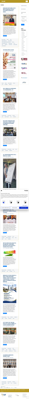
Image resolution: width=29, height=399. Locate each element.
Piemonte (14, 115)
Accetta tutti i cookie (23, 207)
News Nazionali (9, 236)
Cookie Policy (9, 396)
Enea (13, 237)
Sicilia (10, 39)
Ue (14, 271)
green (2, 318)
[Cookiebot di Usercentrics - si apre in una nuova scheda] (25, 190)
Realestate (10, 84)
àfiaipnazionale (10, 43)
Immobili (6, 318)
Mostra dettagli (25, 205)
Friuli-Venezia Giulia (4, 149)
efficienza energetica (8, 237)
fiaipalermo (6, 44)
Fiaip (2, 44)
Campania (23, 35)
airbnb (6, 349)
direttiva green (3, 271)
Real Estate (10, 318)
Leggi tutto (4, 35)
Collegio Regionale (23, 16)
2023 (13, 348)
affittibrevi (3, 349)
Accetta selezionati (14, 207)
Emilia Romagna (24, 36)
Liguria (23, 40)
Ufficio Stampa (11, 51)
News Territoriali (3, 39)
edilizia (3, 150)
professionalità (15, 44)
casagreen (3, 237)
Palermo (8, 39)
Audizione (10, 349)
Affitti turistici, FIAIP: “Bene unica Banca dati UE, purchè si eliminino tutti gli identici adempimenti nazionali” (9, 324)
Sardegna (23, 47)
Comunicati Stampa (4, 115)
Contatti (2, 391)
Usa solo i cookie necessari (5, 207)
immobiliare (6, 84)
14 (9, 387)
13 (8, 387)
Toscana (23, 49)
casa (14, 43)
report (13, 318)
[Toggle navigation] (27, 1)
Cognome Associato (24, 5)
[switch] (11, 202)
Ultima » (16, 387)
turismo (3, 384)
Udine (13, 149)
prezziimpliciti (10, 44)
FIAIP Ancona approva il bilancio (8, 50)
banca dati (14, 349)
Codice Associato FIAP (23, 13)
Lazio (22, 39)
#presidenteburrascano (4, 43)
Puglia (23, 46)
